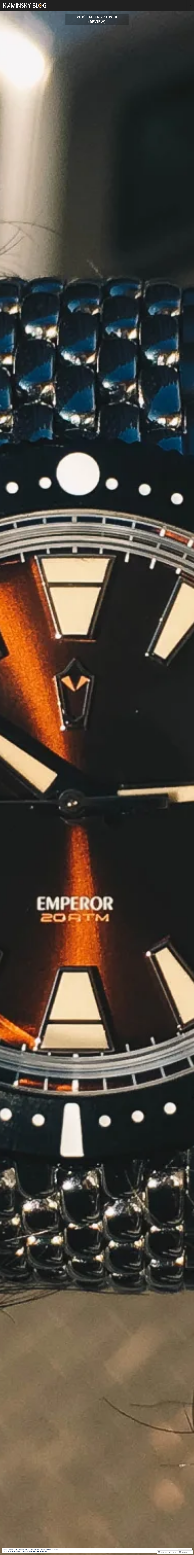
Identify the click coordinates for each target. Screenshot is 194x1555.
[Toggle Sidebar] (190, 5)
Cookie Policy (42, 1551)
